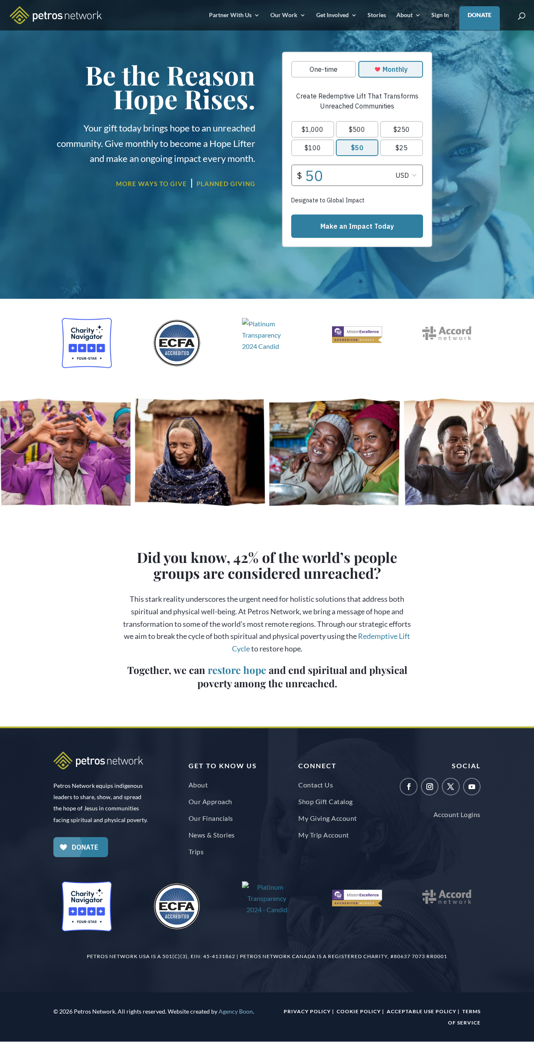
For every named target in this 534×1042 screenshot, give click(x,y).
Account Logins (457, 814)
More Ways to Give (151, 183)
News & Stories (212, 835)
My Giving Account (327, 818)
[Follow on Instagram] (429, 786)
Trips (196, 851)
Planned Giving (225, 183)
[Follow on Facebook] (408, 786)
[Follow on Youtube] (472, 786)
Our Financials (211, 818)
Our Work (283, 15)
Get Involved (332, 15)
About (404, 15)
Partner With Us (230, 15)
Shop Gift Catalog (325, 801)
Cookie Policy (359, 1011)
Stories (377, 15)
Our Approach (210, 801)
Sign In (440, 15)
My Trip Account (323, 835)
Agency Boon (236, 1011)
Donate (479, 14)
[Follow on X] (450, 786)
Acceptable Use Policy (421, 1011)
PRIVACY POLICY (307, 1011)
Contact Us (315, 785)
